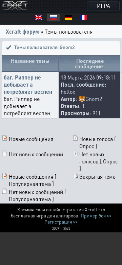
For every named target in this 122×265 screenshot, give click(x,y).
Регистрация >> (61, 221)
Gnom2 (93, 98)
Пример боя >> (96, 215)
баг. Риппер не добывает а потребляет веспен (28, 84)
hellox (68, 91)
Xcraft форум (22, 31)
